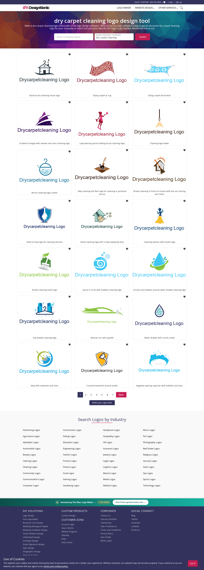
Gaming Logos (70, 479)
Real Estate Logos (151, 448)
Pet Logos (147, 436)
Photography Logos (152, 442)
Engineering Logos (71, 448)
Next (121, 394)
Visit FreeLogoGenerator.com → (130, 502)
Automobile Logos (31, 448)
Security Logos (150, 460)
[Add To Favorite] (69, 53)
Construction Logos (72, 430)
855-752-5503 (155, 2)
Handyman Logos (111, 430)
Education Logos (71, 442)
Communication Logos (33, 479)
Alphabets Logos (31, 442)
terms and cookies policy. (56, 566)
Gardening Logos (71, 485)
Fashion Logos (70, 454)
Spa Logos (148, 473)
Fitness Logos (69, 467)
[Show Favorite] (164, 2)
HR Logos (107, 442)
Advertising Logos (31, 430)
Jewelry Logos (109, 454)
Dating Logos (69, 436)
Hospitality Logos (111, 436)
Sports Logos (149, 479)
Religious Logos (150, 454)
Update (142, 36)
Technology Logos (151, 485)
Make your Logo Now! (102, 402)
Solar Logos (148, 467)
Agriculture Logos (31, 436)
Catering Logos (30, 460)
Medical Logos (110, 485)
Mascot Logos (109, 473)
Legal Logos (108, 460)
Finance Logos (70, 460)
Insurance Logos (111, 448)
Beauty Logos (29, 454)
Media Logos (109, 479)
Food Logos (68, 473)
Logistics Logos (110, 467)
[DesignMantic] (36, 7)
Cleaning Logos (30, 467)
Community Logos (31, 473)
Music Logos (149, 430)
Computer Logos (31, 485)
